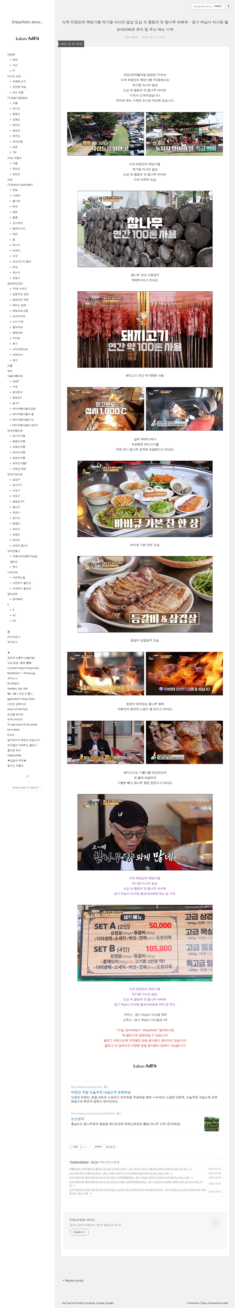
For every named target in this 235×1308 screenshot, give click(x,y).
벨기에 (16, 200)
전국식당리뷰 (15, 474)
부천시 (16, 512)
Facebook (90, 1303)
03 (14, 620)
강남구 (16, 479)
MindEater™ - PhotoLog (21, 673)
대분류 (11, 54)
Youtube (100, 1303)
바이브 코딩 (14, 76)
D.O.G (10, 734)
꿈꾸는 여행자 (15, 765)
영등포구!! (18, 501)
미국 (15, 255)
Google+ (110, 1303)
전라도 (16, 124)
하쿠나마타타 (15, 719)
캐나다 (16, 272)
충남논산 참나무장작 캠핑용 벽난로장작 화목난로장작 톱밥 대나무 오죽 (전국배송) (125, 1124)
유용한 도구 (19, 81)
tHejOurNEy (14, 755)
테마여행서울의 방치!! (25, 425)
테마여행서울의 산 (23, 419)
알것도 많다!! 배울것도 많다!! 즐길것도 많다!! (95, 1224)
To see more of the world (22, 724)
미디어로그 (13, 636)
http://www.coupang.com (86, 1086)
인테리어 (17, 354)
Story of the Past (17, 709)
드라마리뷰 (18, 316)
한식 (15, 566)
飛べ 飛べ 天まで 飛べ (20, 693)
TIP (14, 152)
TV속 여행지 (14, 157)
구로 (15, 386)
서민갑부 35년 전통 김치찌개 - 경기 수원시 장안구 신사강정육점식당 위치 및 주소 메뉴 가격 (119, 1173)
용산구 (16, 506)
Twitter (80, 1303)
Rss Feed (67, 1303)
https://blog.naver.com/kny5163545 (93, 1113)
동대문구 (17, 392)
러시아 (16, 244)
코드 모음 (18, 92)
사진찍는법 (18, 577)
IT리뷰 (16, 338)
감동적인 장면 (20, 294)
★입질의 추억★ (16, 760)
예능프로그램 (20, 310)
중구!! (15, 403)
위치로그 (12, 641)
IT (13, 70)
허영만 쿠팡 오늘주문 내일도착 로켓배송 (101, 1092)
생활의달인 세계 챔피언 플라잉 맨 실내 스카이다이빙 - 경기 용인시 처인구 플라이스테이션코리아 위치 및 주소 (128, 1168)
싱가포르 (17, 222)
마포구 (16, 495)
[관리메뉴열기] (228, 6)
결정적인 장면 (20, 299)
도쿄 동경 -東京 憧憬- (19, 662)
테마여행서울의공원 (24, 408)
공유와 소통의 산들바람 (21, 657)
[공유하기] (81, 1147)
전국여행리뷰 (15, 430)
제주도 (16, 135)
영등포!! (17, 397)
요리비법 (17, 141)
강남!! (15, 381)
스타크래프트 (20, 349)
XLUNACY (13, 683)
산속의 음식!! (20, 545)
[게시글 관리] (85, 1147)
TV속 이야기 (19, 288)
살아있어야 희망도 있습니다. (23, 739)
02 (14, 615)
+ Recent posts (72, 1280)
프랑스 (16, 277)
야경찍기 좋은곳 (21, 588)
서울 (15, 102)
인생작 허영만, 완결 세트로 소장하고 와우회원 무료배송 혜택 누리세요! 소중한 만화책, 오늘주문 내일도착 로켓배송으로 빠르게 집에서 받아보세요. (144, 1099)
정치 (9, 370)
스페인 (16, 195)
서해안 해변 (19, 468)
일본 (15, 211)
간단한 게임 (19, 86)
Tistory (203, 1303)
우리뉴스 (12, 678)
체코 (15, 266)
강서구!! (17, 484)
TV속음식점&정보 (17, 97)
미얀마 (16, 250)
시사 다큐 (18, 321)
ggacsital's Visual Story (21, 698)
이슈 (15, 65)
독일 (15, 189)
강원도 (16, 119)
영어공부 (12, 593)
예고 (15, 360)
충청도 (16, 113)
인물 (9, 365)
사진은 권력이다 (16, 703)
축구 (15, 343)
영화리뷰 (17, 332)
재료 (15, 146)
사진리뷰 (12, 572)
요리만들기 (13, 550)
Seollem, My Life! (17, 688)
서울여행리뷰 (15, 375)
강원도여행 (18, 446)
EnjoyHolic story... (27, 22)
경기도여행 (18, 435)
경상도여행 (18, 457)
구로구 (16, 490)
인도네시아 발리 (21, 261)
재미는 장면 (19, 305)
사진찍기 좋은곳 (21, 582)
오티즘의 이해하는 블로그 (22, 745)
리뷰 (9, 179)
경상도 (16, 130)
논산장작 (77, 1119)
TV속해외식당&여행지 (20, 184)
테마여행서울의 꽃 (23, 414)
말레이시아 (18, 228)
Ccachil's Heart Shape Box (23, 668)
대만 (15, 233)
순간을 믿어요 (15, 714)
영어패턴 (17, 599)
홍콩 (15, 217)
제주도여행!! (19, 463)
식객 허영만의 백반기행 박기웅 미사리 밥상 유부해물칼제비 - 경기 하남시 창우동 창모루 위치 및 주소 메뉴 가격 (129, 1177)
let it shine (13, 729)
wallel (225, 1303)
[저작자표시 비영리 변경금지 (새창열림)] (110, 1146)
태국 (15, 206)
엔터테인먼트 (15, 283)
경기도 (16, 108)
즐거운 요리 (14, 750)
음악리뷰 (17, 327)
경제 (15, 59)
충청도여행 (18, 441)
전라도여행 (18, 452)
